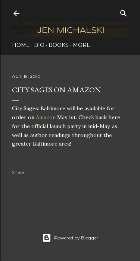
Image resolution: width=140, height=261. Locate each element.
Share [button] (18, 172)
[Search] (123, 11)
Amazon (46, 117)
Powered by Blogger (76, 238)
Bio (39, 45)
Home (21, 45)
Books (59, 45)
